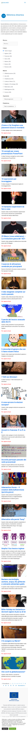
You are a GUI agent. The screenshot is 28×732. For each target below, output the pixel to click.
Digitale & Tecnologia (11, 84)
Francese (8, 56)
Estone (7, 64)
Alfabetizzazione (10, 73)
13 (13, 685)
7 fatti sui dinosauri (9, 377)
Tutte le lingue (8, 50)
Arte (7, 76)
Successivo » (21, 685)
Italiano (8, 61)
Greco (7, 58)
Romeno (8, 67)
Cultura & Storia (10, 81)
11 (8, 685)
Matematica (9, 86)
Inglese (8, 53)
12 (10, 685)
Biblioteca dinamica (15, 15)
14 (16, 685)
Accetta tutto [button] (12, 728)
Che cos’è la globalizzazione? (13, 672)
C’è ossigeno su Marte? (10, 641)
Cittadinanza (9, 78)
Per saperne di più (6, 133)
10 (5, 685)
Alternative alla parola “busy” (13, 519)
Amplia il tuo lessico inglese (12, 548)
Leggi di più (5, 728)
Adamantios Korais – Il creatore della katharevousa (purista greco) (12, 489)
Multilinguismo (9, 89)
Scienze (8, 92)
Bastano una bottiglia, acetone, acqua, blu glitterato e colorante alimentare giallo (13, 581)
